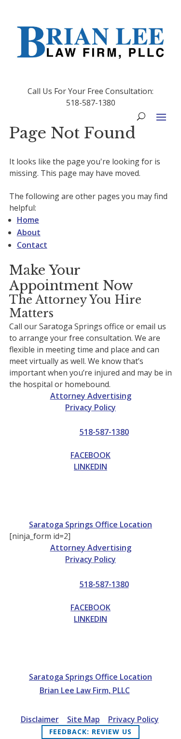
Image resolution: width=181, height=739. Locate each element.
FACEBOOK (90, 455)
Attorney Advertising (90, 395)
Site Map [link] (83, 719)
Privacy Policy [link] (133, 719)
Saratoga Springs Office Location (90, 524)
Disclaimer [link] (40, 719)
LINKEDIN (90, 466)
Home (28, 220)
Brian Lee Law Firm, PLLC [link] (85, 690)
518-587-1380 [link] (104, 432)
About (29, 232)
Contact (32, 245)
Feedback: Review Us (90, 731)
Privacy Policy (90, 407)
